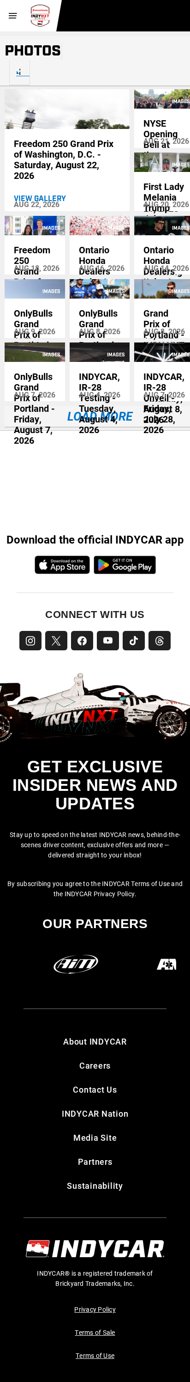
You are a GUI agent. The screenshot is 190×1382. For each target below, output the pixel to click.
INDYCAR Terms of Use (136, 883)
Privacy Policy (95, 1309)
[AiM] (76, 964)
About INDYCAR (95, 1041)
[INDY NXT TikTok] (134, 640)
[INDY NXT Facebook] (82, 640)
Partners (95, 1161)
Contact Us (95, 1089)
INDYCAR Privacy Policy (100, 893)
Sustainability (95, 1185)
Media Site (95, 1137)
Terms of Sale (95, 1332)
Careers (95, 1065)
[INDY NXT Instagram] (30, 640)
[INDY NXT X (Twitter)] (56, 640)
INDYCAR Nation (95, 1113)
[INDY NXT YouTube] (108, 640)
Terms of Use (95, 1355)
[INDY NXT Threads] (159, 640)
